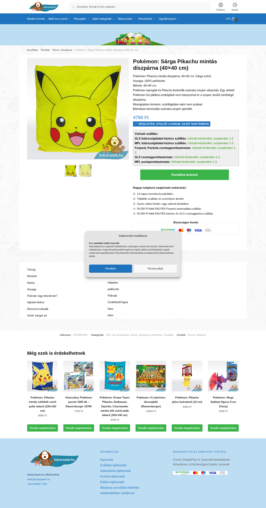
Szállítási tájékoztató (113, 465)
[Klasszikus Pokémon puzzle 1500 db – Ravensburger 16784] (78, 376)
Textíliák (45, 49)
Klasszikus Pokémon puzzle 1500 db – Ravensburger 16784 (79, 402)
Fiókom (220, 9)
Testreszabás (155, 268)
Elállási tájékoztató (112, 482)
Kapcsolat (106, 459)
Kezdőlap (32, 49)
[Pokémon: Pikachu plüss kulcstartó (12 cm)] (187, 376)
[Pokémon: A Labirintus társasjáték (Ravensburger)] (151, 376)
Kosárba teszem (185, 175)
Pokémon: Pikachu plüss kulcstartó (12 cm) (187, 399)
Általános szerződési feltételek (119, 487)
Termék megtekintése (42, 427)
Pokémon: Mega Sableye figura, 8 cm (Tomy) (223, 402)
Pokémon (157, 334)
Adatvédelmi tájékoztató (115, 470)
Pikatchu (201, 334)
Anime (191, 334)
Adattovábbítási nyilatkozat (117, 493)
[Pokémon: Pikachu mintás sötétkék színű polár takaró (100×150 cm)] (42, 376)
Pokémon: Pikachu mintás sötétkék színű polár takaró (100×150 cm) (42, 404)
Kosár (235, 9)
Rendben (110, 268)
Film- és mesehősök (117, 334)
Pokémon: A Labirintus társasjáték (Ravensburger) (151, 402)
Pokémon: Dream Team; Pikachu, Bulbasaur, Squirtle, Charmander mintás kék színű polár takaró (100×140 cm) (115, 406)
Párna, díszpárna (62, 49)
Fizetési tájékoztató (112, 476)
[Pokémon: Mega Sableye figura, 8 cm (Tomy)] (223, 376)
